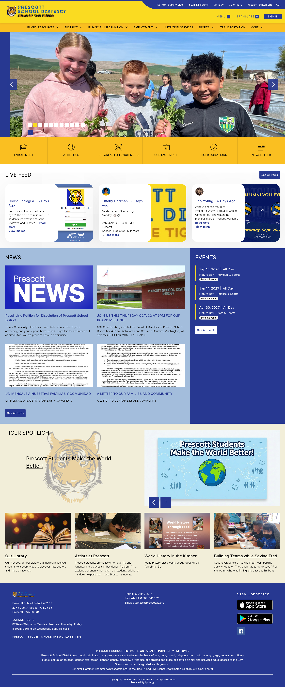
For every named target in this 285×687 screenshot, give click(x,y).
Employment (143, 27)
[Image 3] (40, 125)
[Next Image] (273, 84)
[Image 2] (35, 125)
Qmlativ (219, 4)
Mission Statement (260, 4)
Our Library (16, 556)
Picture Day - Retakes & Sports (218, 293)
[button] (154, 502)
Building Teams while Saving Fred (245, 556)
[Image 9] (72, 125)
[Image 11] (83, 125)
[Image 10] (77, 125)
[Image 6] (56, 125)
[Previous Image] (12, 84)
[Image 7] (61, 125)
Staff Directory (199, 4)
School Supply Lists (170, 4)
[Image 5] (51, 125)
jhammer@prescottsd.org (111, 669)
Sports (203, 27)
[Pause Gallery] (30, 132)
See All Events (206, 330)
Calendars (235, 4)
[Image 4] (46, 125)
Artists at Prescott (92, 556)
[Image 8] (67, 125)
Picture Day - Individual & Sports (219, 274)
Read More (112, 234)
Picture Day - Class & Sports (217, 313)
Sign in (273, 16)
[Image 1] (30, 125)
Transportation (232, 27)
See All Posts (269, 174)
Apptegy (149, 682)
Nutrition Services (178, 27)
